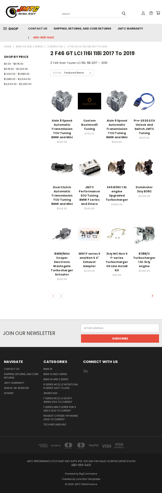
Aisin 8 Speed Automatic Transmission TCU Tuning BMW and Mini (62, 129)
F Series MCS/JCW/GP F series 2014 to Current (57, 400)
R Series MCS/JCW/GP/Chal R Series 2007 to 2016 (60, 386)
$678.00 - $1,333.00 (16, 69)
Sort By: (57, 73)
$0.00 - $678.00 (13, 64)
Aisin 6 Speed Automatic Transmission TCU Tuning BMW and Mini (117, 129)
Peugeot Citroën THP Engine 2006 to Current (60, 417)
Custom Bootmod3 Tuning (89, 125)
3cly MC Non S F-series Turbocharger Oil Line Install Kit (117, 262)
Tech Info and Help (54, 424)
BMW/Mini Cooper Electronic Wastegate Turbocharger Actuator (62, 264)
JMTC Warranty (130, 29)
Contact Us (37, 29)
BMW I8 (47, 369)
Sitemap (8, 393)
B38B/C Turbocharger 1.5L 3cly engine (144, 260)
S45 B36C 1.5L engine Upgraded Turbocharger (117, 193)
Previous (156, 480)
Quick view (62, 93)
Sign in (8, 388)
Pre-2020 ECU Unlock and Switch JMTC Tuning (144, 127)
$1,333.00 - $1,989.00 (16, 74)
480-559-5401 (43, 37)
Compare (61, 100)
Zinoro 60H (50, 393)
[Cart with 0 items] (158, 13)
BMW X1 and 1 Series (55, 374)
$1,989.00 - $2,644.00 (17, 79)
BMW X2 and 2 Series (55, 379)
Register (23, 388)
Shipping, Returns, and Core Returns (82, 29)
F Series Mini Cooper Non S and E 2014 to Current (59, 408)
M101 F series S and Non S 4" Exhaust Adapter (89, 260)
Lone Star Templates (88, 479)
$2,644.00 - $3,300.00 (17, 84)
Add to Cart (62, 108)
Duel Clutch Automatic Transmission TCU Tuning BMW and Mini (62, 195)
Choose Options (89, 108)
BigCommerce (88, 473)
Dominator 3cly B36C (144, 189)
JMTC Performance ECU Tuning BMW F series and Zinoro (89, 195)
